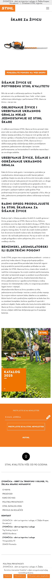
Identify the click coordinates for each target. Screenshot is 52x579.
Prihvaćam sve (20, 576)
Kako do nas (8, 498)
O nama (6, 489)
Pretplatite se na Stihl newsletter (26, 427)
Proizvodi (7, 494)
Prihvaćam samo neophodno (38, 576)
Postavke (7, 576)
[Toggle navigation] (47, 8)
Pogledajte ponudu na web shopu (26, 72)
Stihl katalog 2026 (12, 506)
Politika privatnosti (12, 502)
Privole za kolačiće (12, 510)
